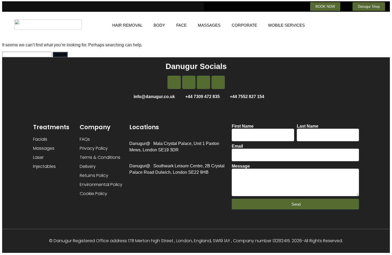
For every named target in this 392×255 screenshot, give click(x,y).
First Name (243, 126)
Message (241, 166)
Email (237, 146)
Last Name (307, 126)
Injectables (44, 166)
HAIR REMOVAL (127, 25)
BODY (159, 25)
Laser (38, 157)
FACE (181, 25)
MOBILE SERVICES (286, 25)
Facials (40, 139)
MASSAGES (209, 25)
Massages (43, 148)
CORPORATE (244, 25)
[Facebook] (174, 82)
